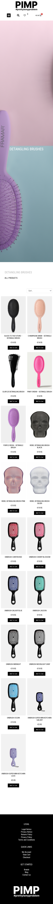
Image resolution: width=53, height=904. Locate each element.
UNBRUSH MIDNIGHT (13, 664)
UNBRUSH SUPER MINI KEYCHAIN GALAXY (40, 719)
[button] (9, 15)
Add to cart (13, 348)
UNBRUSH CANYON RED (13, 557)
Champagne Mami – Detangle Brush (40, 337)
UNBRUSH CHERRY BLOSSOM (39, 557)
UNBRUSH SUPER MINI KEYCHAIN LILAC (13, 775)
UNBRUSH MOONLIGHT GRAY (39, 664)
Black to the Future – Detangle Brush (13, 337)
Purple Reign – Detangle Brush (13, 446)
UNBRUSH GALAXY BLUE (13, 610)
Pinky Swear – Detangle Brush (39, 392)
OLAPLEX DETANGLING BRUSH (13, 392)
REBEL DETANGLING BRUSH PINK (13, 501)
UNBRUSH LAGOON (40, 610)
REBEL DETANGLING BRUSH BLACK (40, 446)
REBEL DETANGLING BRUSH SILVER (40, 502)
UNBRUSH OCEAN (13, 718)
